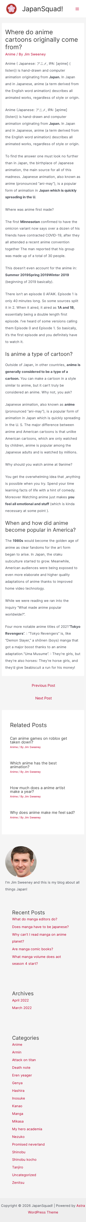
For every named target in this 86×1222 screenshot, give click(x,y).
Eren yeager (22, 1075)
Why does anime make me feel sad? (42, 812)
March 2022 (22, 1008)
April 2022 (20, 1000)
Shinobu (18, 1152)
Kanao (17, 1106)
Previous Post (43, 685)
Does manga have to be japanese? (40, 927)
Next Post (43, 698)
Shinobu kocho (24, 1159)
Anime (10, 54)
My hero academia (27, 1129)
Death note (21, 1067)
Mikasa (18, 1121)
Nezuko (18, 1137)
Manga (17, 1114)
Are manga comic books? (32, 949)
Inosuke (18, 1098)
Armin (17, 1052)
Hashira (18, 1091)
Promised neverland (28, 1144)
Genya (17, 1083)
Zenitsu (18, 1182)
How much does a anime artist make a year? (37, 789)
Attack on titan (24, 1060)
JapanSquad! (42, 9)
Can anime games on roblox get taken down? (38, 740)
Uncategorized (24, 1175)
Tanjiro (17, 1167)
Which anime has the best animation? (33, 765)
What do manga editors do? (34, 919)
